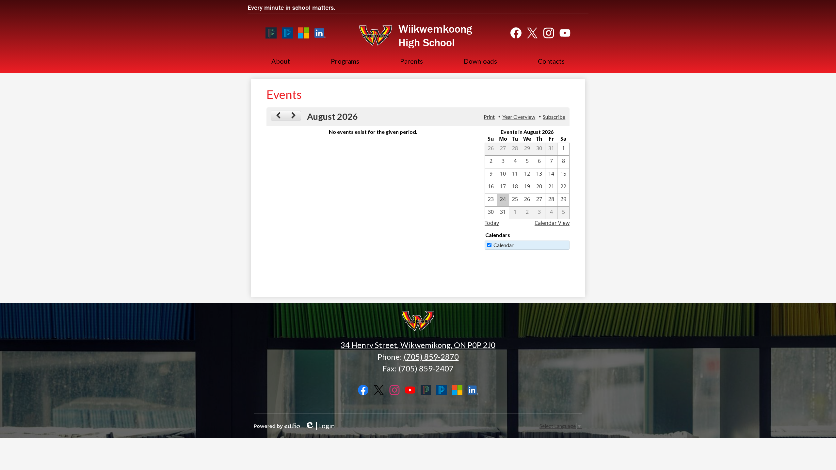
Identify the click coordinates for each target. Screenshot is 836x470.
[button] (281, 61)
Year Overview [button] (518, 117)
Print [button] (489, 117)
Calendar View (552, 223)
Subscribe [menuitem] (554, 117)
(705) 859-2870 (431, 356)
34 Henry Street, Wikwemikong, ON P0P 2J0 (418, 345)
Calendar (503, 245)
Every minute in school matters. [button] (291, 7)
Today (492, 223)
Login (320, 426)
